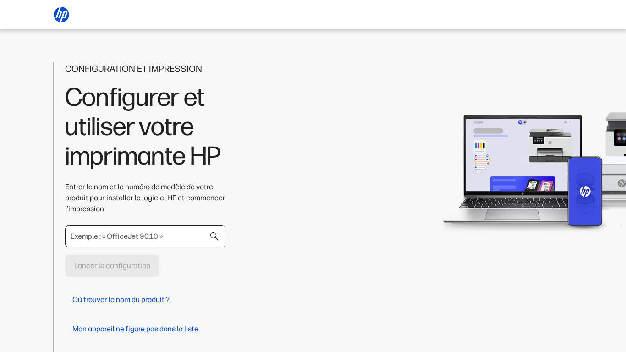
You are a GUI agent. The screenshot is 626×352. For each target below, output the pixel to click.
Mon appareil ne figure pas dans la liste (135, 328)
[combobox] (145, 237)
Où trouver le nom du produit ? (121, 299)
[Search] (214, 236)
